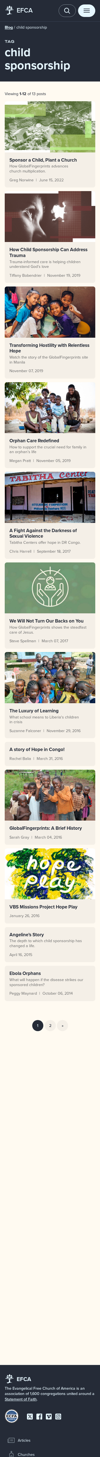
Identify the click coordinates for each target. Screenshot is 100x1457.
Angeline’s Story (26, 934)
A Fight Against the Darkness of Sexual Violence (43, 533)
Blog (9, 27)
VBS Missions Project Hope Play (43, 906)
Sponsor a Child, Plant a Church (43, 160)
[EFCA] (9, 11)
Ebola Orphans (25, 973)
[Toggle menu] (86, 10)
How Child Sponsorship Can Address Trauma (48, 252)
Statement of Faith (21, 1399)
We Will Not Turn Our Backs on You (46, 621)
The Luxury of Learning (34, 710)
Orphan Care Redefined (34, 440)
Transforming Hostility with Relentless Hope (49, 348)
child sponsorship (31, 27)
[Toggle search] (67, 10)
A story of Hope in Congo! (36, 749)
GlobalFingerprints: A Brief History (45, 828)
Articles (24, 1440)
